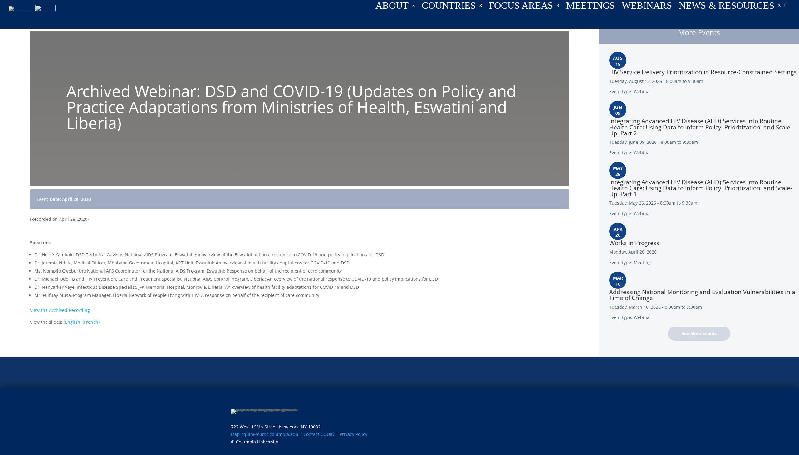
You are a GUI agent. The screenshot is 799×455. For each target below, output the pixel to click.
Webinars (647, 6)
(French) (91, 322)
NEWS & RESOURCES (726, 6)
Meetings (590, 6)
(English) (72, 322)
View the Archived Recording (60, 310)
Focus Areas (521, 6)
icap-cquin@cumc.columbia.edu (264, 434)
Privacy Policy (353, 434)
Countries (449, 6)
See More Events (699, 333)
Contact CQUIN (319, 434)
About (392, 6)
